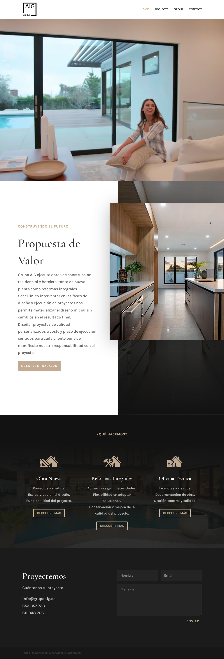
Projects (161, 9)
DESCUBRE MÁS (49, 513)
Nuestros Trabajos (39, 365)
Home (145, 9)
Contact (195, 9)
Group (179, 9)
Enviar (192, 621)
